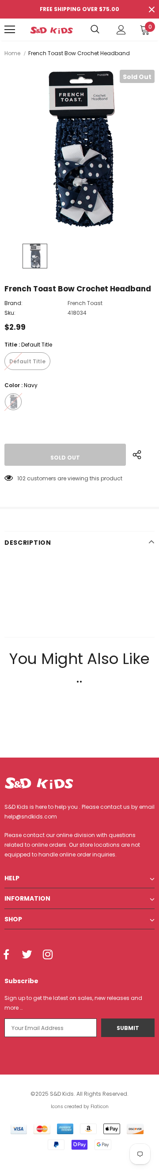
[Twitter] (27, 955)
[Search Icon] (95, 29)
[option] (79, 150)
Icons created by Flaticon (80, 1106)
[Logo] (51, 29)
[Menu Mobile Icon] (9, 29)
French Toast (85, 303)
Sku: (9, 313)
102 (21, 478)
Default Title (27, 361)
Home (12, 53)
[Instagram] (48, 955)
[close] (151, 9)
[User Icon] (121, 29)
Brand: (13, 303)
